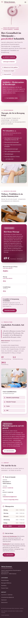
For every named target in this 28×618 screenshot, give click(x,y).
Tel (6, 594)
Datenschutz (4, 602)
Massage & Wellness (6, 583)
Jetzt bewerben (10, 450)
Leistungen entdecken (9, 61)
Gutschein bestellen (9, 310)
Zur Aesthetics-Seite (12, 98)
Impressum (4, 600)
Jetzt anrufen (9, 554)
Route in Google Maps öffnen (11, 499)
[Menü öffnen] (25, 2)
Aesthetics (3, 585)
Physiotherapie (5, 580)
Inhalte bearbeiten (5, 615)
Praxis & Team (4, 588)
